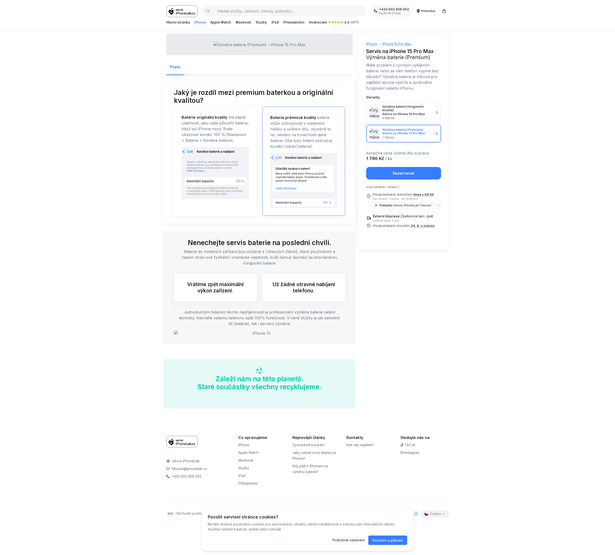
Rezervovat (403, 173)
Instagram (411, 452)
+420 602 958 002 (186, 476)
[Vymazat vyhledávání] (361, 11)
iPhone (200, 22)
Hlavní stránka (178, 22)
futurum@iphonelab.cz (189, 469)
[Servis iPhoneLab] (182, 11)
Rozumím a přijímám (387, 540)
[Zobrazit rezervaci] (444, 11)
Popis (175, 66)
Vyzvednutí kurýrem (308, 445)
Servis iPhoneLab (185, 461)
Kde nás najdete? (360, 445)
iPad (275, 22)
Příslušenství (293, 22)
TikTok (409, 445)
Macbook (243, 22)
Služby (261, 22)
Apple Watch (220, 22)
